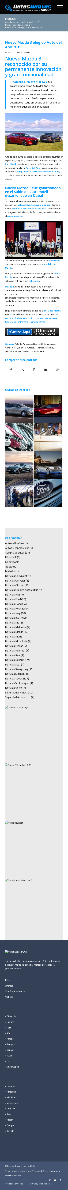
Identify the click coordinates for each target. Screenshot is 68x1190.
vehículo (49, 347)
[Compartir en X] (22, 369)
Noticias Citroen (14, 585)
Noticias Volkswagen (17, 683)
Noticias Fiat (12, 594)
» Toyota (9, 1131)
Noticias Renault (14, 659)
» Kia (7, 1033)
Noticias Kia (12, 622)
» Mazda (9, 1038)
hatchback (51, 344)
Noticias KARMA (15, 617)
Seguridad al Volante (17, 692)
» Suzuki (9, 1055)
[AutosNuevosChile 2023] (28, 7)
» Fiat (7, 1061)
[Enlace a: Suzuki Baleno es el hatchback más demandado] (19, 409)
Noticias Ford (13, 599)
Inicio (7, 980)
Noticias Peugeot (15, 650)
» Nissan (9, 1119)
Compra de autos (15, 552)
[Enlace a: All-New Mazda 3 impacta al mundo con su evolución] (48, 409)
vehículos (9, 351)
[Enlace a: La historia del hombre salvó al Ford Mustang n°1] (48, 437)
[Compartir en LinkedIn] (45, 369)
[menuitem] (58, 7)
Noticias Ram (12, 655)
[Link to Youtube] (55, 1180)
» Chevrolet (11, 1016)
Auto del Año (21, 344)
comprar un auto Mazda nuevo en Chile (38, 171)
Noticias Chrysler (15, 580)
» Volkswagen (12, 1066)
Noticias (10, 19)
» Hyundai (10, 1086)
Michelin (10, 571)
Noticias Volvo (13, 687)
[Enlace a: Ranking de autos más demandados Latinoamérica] (19, 437)
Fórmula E (11, 557)
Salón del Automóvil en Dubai (31, 347)
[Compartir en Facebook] (11, 369)
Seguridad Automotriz (18, 697)
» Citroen (9, 1022)
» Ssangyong (11, 1103)
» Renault (9, 1050)
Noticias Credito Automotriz (19, 52)
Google (9, 566)
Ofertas (9, 985)
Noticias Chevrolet (16, 575)
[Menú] (58, 7)
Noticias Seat (13, 664)
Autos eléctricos (14, 543)
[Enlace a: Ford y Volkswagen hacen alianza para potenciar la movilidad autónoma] (48, 493)
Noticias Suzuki (14, 673)
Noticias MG (12, 636)
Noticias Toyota (14, 678)
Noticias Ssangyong (16, 669)
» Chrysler (10, 1108)
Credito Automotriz (15, 991)
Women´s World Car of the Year (29, 351)
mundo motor (11, 347)
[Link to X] (49, 1180)
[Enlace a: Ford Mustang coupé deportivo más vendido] (19, 465)
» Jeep (8, 1114)
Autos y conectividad (17, 547)
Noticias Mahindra (16, 627)
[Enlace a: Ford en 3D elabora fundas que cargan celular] (19, 493)
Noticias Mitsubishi (16, 641)
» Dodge (9, 1125)
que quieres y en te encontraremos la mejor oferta (31, 318)
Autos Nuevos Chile (36, 344)
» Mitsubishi (11, 1091)
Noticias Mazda (14, 631)
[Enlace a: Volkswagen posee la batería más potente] (48, 465)
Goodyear (11, 561)
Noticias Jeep (13, 613)
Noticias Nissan (14, 645)
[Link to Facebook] (60, 1180)
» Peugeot (10, 1044)
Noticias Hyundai (15, 608)
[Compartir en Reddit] (57, 369)
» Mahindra (10, 1097)
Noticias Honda (14, 603)
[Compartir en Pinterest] (34, 369)
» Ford (8, 1027)
